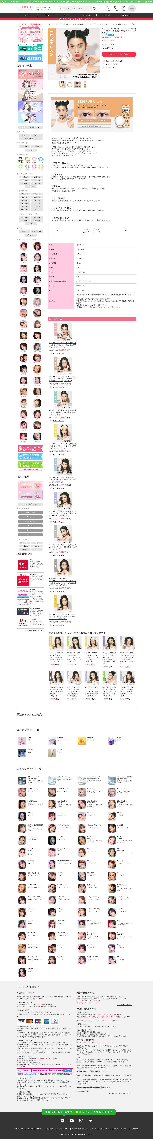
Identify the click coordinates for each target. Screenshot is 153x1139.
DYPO (37, 549)
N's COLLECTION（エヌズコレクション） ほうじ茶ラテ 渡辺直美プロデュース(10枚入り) (63, 616)
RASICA (25, 549)
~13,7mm (24, 206)
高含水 (24, 231)
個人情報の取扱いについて (100, 1128)
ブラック (20, 162)
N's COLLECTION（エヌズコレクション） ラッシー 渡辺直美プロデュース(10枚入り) (63, 547)
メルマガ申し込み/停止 (33, 1128)
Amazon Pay (35, 608)
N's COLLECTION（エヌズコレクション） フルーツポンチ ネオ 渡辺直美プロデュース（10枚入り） (127, 658)
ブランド (67, 15)
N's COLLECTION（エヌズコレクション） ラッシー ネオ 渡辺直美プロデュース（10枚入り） (74, 691)
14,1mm (37, 177)
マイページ (107, 10)
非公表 (37, 210)
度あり (24, 135)
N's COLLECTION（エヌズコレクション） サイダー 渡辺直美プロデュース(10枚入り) (63, 480)
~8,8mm (37, 220)
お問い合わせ (134, 1128)
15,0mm (31, 186)
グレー (34, 162)
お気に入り (115, 10)
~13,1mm (36, 197)
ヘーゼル (40, 169)
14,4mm (25, 183)
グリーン (20, 169)
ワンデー (25, 146)
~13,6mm (36, 203)
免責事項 (115, 1128)
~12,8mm (36, 194)
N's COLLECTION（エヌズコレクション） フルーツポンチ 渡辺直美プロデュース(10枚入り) (63, 513)
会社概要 (124, 1128)
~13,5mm (24, 203)
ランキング (86, 15)
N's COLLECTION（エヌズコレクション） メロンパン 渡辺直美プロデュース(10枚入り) (74, 657)
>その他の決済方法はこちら (34, 631)
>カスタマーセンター (124, 1005)
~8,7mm (25, 220)
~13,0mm (24, 197)
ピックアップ (106, 15)
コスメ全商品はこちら (30, 504)
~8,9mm (31, 224)
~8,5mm (25, 217)
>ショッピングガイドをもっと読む (119, 1093)
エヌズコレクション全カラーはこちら (92, 230)
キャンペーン (126, 15)
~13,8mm (36, 206)
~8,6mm (37, 217)
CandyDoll (25, 543)
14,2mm (25, 180)
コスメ (47, 15)
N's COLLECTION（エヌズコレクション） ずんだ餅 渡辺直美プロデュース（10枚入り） (110, 691)
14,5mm (37, 183)
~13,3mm (24, 200)
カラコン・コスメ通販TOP (56, 24)
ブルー (41, 162)
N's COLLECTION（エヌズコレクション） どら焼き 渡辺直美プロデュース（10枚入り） (56, 691)
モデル (75, 24)
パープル (27, 169)
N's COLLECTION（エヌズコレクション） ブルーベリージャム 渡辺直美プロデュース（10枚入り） (110, 658)
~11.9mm (24, 194)
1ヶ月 (31, 150)
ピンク (34, 169)
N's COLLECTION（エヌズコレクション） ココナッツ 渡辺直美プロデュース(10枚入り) (63, 345)
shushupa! (25, 546)
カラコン (27, 15)
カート (123, 10)
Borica (36, 543)
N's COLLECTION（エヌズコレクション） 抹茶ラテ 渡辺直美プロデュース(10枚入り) (63, 412)
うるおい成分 (36, 231)
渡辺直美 (81, 24)
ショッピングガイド (62, 1128)
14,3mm (37, 180)
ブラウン (27, 162)
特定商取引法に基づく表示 (80, 1128)
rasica (37, 546)
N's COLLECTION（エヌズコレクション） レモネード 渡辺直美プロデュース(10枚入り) (63, 446)
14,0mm (25, 177)
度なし (37, 135)
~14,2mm (24, 210)
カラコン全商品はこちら (30, 127)
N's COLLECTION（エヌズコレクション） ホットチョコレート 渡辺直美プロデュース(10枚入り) (63, 378)
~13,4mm (36, 200)
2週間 (37, 146)
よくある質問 (48, 1128)
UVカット (30, 235)
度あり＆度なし (30, 138)
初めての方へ (19, 1128)
